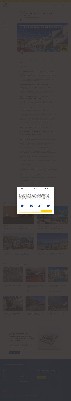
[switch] (31, 206)
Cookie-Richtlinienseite (42, 200)
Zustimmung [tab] (23, 188)
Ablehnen (24, 211)
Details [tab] (35, 188)
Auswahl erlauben (36, 211)
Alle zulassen (46, 211)
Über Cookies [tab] (47, 188)
